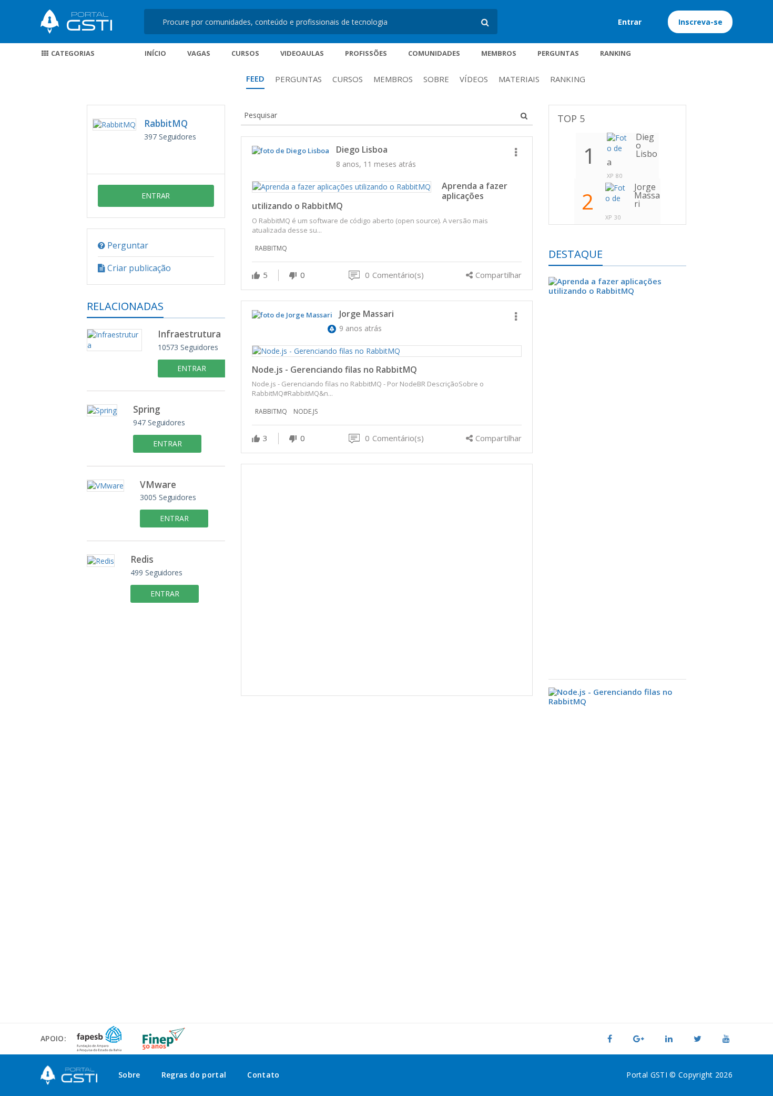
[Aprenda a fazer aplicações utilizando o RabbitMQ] (617, 478)
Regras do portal (194, 1075)
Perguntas (558, 53)
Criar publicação (138, 268)
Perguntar (126, 245)
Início (155, 53)
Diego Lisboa (362, 149)
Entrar (630, 22)
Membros (498, 53)
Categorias (72, 53)
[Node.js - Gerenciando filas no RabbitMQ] (617, 847)
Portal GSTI (76, 21)
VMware (158, 485)
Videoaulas (302, 53)
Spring (146, 409)
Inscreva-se (700, 22)
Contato (263, 1075)
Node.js (305, 411)
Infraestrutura (189, 334)
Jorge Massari (366, 314)
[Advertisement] (387, 580)
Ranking (615, 53)
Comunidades (434, 53)
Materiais (519, 79)
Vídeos (474, 79)
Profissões (366, 53)
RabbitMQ (166, 123)
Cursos (245, 53)
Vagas (198, 53)
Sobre (436, 79)
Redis (142, 559)
